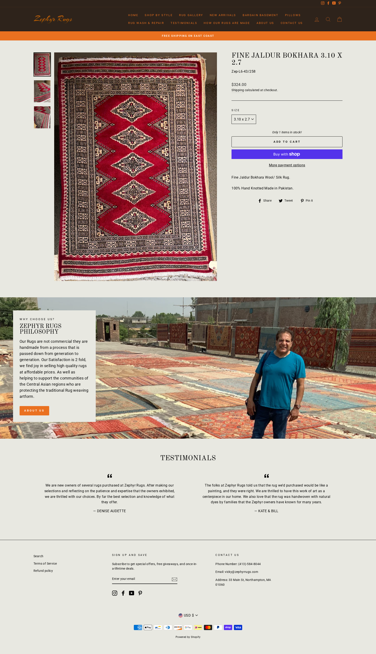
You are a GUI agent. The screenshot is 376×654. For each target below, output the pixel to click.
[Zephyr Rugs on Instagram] (114, 593)
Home (133, 15)
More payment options (287, 165)
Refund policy (43, 570)
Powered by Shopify (188, 637)
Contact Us (292, 23)
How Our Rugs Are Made (227, 23)
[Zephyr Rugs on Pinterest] (140, 593)
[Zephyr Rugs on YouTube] (131, 593)
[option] (188, 35)
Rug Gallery (191, 15)
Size (236, 110)
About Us (265, 23)
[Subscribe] (174, 579)
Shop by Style (159, 15)
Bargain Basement (261, 15)
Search (38, 556)
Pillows (293, 15)
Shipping (238, 90)
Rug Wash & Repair (146, 23)
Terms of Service (45, 563)
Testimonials (184, 23)
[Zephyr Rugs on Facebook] (123, 593)
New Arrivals (223, 15)
